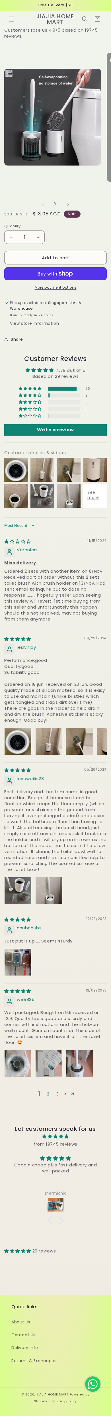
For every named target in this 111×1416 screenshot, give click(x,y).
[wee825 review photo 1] (18, 1063)
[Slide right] (68, 204)
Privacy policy (64, 1401)
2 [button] (48, 1094)
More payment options (56, 287)
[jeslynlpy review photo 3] (79, 741)
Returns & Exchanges (33, 1361)
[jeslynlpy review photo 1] (18, 741)
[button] (11, 19)
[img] (17, 541)
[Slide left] (43, 204)
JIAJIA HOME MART (52, 1394)
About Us (20, 1322)
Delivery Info (24, 1347)
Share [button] (17, 339)
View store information (34, 323)
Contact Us (23, 1335)
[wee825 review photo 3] (79, 1063)
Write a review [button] (55, 430)
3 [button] (57, 1094)
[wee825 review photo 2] (49, 1063)
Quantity (12, 226)
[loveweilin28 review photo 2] (49, 890)
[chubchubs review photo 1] (18, 962)
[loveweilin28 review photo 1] (18, 890)
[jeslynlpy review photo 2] (49, 741)
